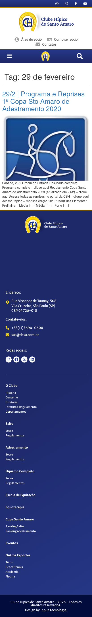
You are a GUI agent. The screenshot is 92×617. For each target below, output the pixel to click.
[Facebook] (16, 359)
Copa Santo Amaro (20, 519)
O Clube (11, 386)
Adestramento (17, 447)
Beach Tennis (14, 567)
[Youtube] (85, 3)
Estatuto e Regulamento (21, 407)
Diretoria (11, 402)
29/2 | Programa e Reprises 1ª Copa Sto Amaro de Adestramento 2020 (43, 101)
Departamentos (16, 411)
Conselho (12, 397)
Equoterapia (15, 507)
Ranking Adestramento (21, 531)
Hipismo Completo (20, 471)
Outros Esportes (18, 555)
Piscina (10, 576)
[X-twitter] (24, 359)
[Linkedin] (32, 359)
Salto (9, 424)
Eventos (12, 543)
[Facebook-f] (75, 3)
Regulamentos (15, 435)
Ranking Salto (15, 526)
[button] (79, 56)
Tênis (9, 562)
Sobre (9, 430)
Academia (12, 571)
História (11, 392)
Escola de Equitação (21, 495)
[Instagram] (66, 3)
